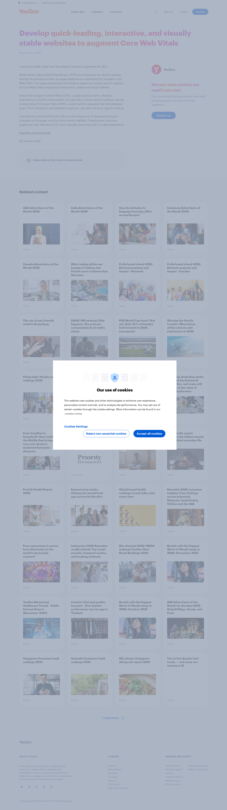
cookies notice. (74, 413)
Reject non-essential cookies (106, 433)
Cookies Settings (76, 426)
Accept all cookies (149, 433)
